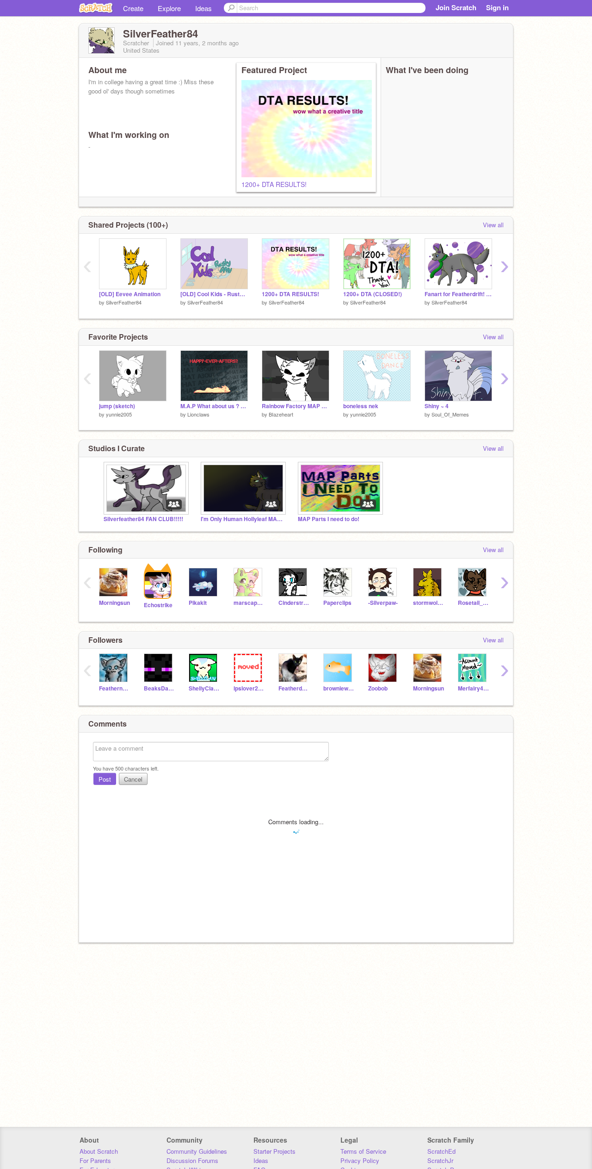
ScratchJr (440, 1160)
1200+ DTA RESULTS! (274, 184)
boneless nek (360, 406)
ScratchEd (441, 1151)
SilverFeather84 (124, 302)
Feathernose (114, 688)
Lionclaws (198, 414)
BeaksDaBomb (159, 688)
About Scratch (99, 1151)
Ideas (203, 8)
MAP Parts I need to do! (328, 519)
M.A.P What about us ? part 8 (214, 406)
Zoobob (378, 688)
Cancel (133, 779)
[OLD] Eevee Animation (129, 294)
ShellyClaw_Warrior (204, 688)
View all (493, 224)
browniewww (338, 688)
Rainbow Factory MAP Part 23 (295, 406)
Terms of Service (363, 1151)
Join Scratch (456, 7)
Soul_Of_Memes (450, 414)
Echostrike (158, 605)
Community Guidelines (196, 1151)
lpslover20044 (249, 688)
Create (133, 8)
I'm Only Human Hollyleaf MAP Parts (242, 519)
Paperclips (337, 603)
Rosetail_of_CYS (473, 603)
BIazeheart (281, 414)
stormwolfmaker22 (428, 603)
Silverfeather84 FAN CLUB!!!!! (143, 519)
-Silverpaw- (383, 603)
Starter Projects (274, 1151)
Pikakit (198, 603)
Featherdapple (293, 688)
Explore (169, 8)
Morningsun (114, 603)
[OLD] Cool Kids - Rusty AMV (214, 294)
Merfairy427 (473, 688)
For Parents (95, 1160)
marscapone (249, 603)
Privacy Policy (359, 1160)
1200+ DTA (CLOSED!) (372, 294)
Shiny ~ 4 (437, 406)
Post (105, 779)
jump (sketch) (117, 406)
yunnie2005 (119, 414)
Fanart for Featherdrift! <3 (458, 294)
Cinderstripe (293, 603)
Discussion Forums (192, 1160)
